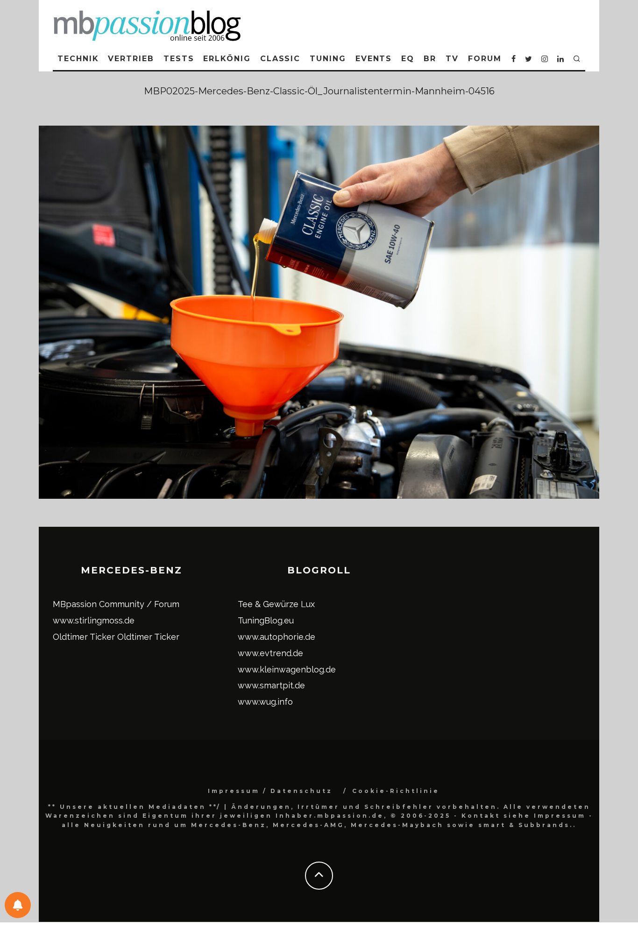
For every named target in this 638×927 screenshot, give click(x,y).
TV (452, 58)
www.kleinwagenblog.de (287, 669)
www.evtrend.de (270, 653)
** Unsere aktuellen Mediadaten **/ (134, 806)
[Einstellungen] (18, 905)
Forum (485, 58)
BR (430, 58)
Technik (78, 58)
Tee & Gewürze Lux (276, 604)
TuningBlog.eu (266, 620)
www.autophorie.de (276, 637)
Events (373, 58)
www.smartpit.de (271, 685)
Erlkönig (226, 58)
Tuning (328, 58)
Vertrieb (131, 58)
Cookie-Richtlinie (396, 790)
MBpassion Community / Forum (116, 604)
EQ (407, 58)
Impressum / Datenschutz (270, 790)
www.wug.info (265, 702)
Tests (178, 58)
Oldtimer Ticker (84, 637)
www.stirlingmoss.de (94, 620)
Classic (280, 58)
